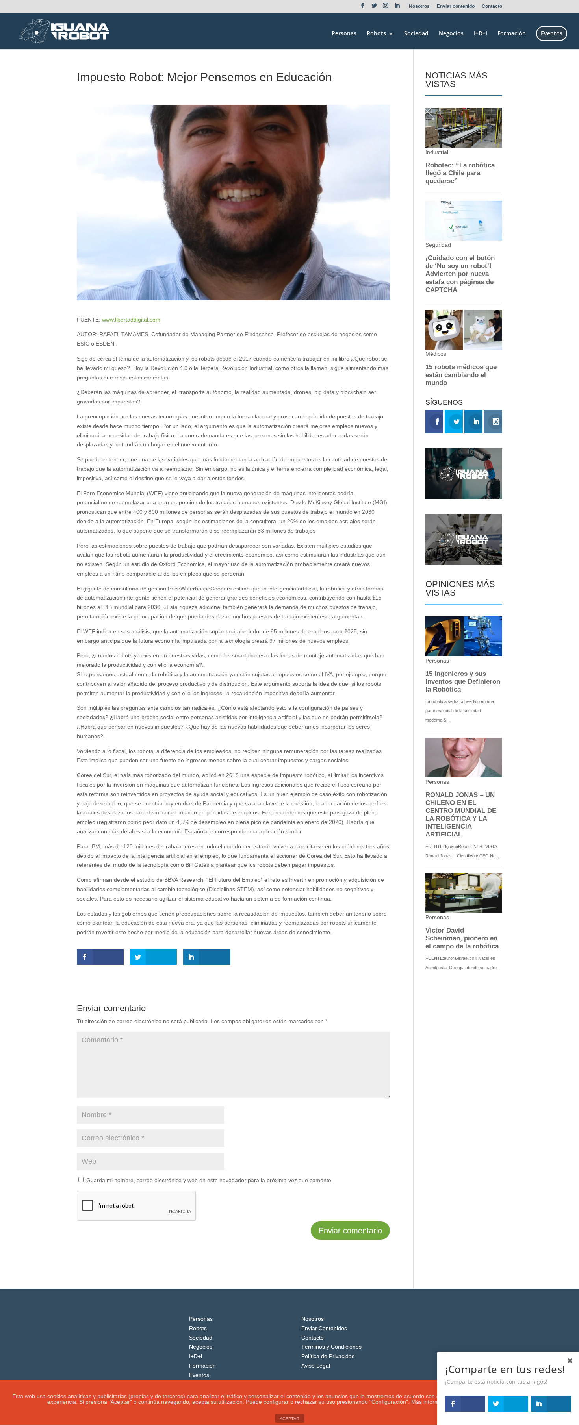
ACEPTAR (289, 1418)
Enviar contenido (456, 6)
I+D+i (480, 34)
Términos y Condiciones (331, 1347)
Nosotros (419, 6)
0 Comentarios (174, 91)
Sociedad (416, 34)
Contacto (492, 6)
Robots (376, 34)
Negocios (451, 34)
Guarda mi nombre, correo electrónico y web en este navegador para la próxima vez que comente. (209, 1180)
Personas (344, 34)
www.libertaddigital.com (131, 319)
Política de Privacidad (328, 1356)
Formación (511, 34)
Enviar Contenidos (324, 1328)
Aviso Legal (315, 1365)
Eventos (551, 33)
